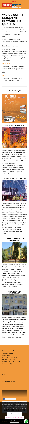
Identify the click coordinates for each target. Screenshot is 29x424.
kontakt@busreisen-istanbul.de (15, 364)
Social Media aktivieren (10, 399)
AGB (3, 374)
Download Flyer (15, 91)
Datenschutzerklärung (8, 381)
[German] (13, 1)
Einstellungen (14, 420)
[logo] (12, 6)
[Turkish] (16, 1)
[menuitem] (24, 6)
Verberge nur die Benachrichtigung (14, 417)
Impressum (5, 378)
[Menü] (24, 6)
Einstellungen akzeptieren (14, 413)
